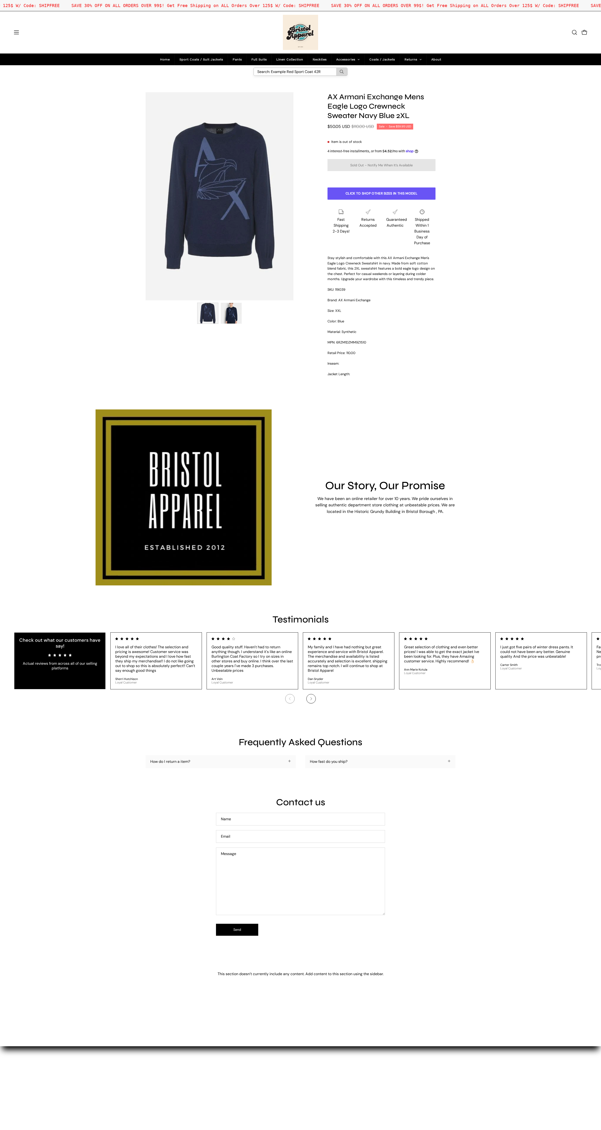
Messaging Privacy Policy (247, 1085)
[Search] (341, 72)
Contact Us (235, 1062)
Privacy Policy (237, 1078)
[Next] (311, 698)
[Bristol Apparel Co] (300, 32)
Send (237, 930)
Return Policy (236, 1070)
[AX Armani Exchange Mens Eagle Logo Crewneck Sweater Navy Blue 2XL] (207, 313)
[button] (574, 32)
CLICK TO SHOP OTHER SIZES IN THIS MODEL (381, 193)
